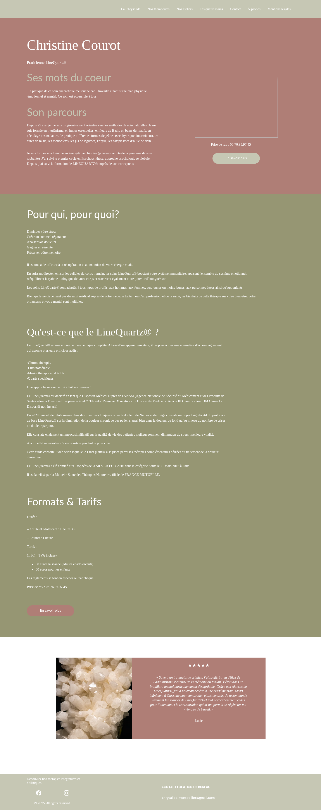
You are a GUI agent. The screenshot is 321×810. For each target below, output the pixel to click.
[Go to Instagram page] (66, 793)
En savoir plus (236, 158)
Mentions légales (279, 9)
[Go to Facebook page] (38, 793)
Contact (235, 9)
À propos (254, 9)
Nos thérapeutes (158, 9)
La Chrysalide (130, 9)
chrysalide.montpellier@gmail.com (188, 798)
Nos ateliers (184, 9)
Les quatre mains (211, 9)
